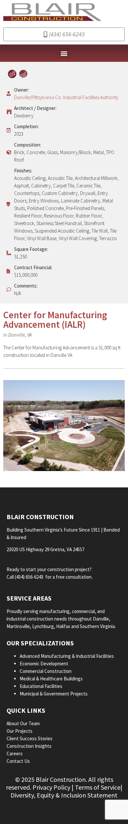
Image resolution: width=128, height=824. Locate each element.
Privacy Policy (51, 787)
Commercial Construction (46, 671)
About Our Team (24, 723)
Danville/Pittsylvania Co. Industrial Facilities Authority (66, 97)
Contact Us (18, 761)
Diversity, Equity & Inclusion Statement (64, 795)
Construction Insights (30, 746)
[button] (64, 53)
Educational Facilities (41, 686)
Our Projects (20, 731)
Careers (15, 753)
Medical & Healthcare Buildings (51, 678)
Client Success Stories (30, 738)
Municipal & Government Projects (54, 694)
